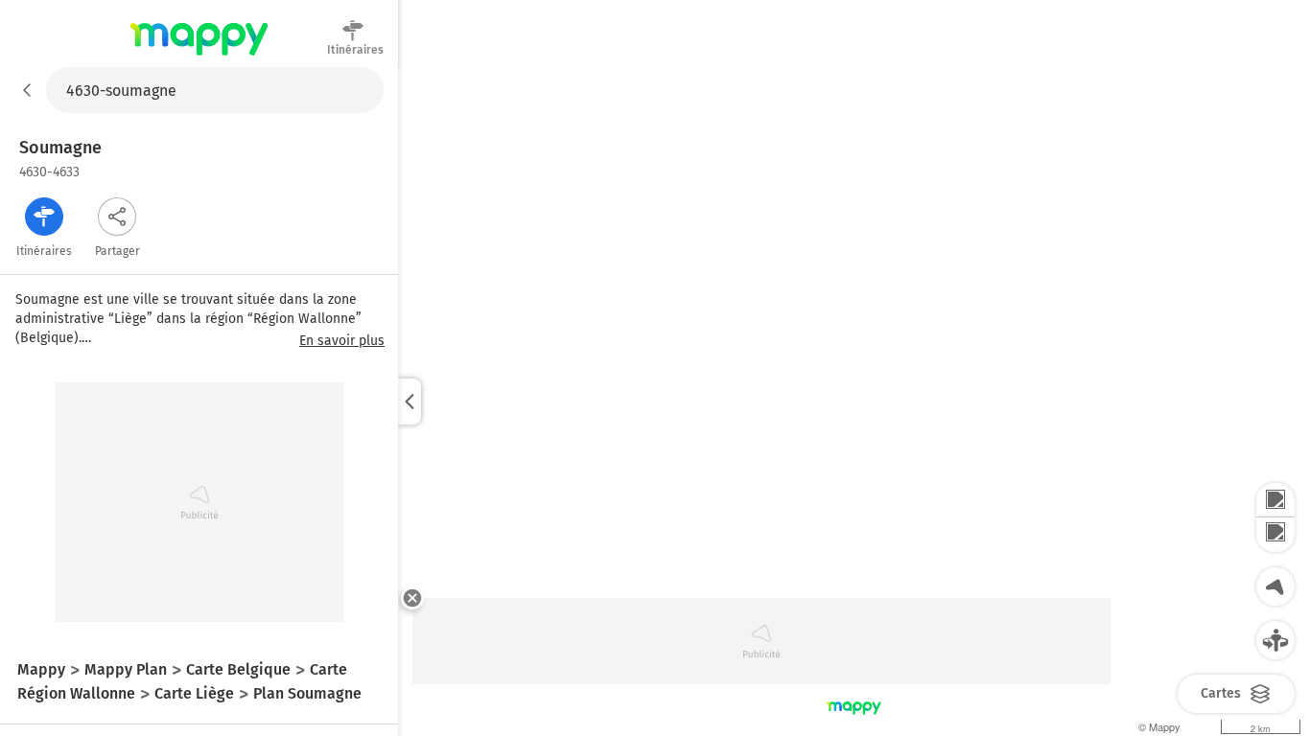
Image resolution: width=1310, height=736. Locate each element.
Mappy (198, 57)
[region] (854, 401)
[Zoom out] (1275, 535)
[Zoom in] (1275, 500)
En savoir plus (342, 341)
